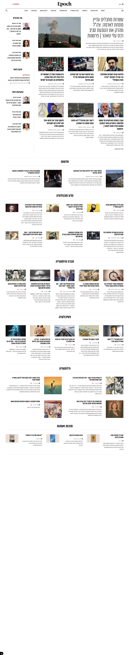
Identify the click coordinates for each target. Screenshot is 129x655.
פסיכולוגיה (64, 316)
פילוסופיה (64, 368)
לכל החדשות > (118, 149)
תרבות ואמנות (64, 426)
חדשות (64, 161)
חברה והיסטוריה (64, 261)
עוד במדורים (17, 18)
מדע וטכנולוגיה (64, 195)
